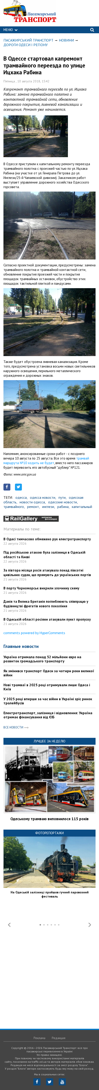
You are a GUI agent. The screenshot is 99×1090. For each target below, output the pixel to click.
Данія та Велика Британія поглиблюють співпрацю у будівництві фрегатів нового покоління (45, 603)
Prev (9, 925)
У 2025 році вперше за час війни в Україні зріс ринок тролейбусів (47, 701)
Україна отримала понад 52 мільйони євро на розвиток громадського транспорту (42, 659)
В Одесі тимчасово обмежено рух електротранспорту (47, 539)
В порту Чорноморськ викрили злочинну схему (41, 588)
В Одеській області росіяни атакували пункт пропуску (47, 619)
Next (90, 925)
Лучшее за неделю (49, 741)
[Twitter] (49, 1081)
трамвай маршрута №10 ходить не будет (46, 460)
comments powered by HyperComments (34, 632)
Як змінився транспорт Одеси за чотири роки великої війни (48, 673)
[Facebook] (37, 1081)
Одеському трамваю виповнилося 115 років (49, 818)
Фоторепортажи (49, 833)
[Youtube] (62, 1081)
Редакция (58, 1038)
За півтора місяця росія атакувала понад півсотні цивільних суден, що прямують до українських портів (47, 572)
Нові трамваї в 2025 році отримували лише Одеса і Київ (46, 687)
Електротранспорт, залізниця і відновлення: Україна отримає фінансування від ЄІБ (47, 715)
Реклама (39, 1038)
